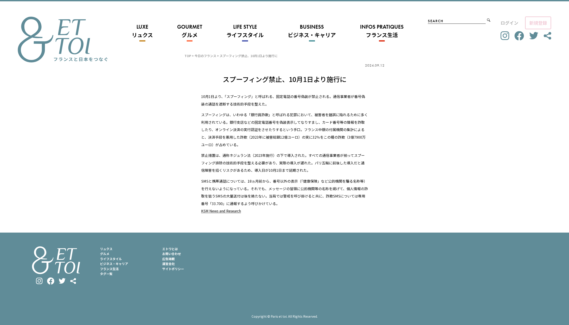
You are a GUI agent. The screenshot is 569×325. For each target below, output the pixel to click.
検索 (488, 20)
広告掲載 (168, 259)
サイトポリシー (173, 269)
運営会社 (168, 263)
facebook (519, 36)
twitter (533, 35)
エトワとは (170, 249)
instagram (505, 35)
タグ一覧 (106, 273)
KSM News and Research (221, 210)
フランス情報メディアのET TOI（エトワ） (63, 39)
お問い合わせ (171, 253)
